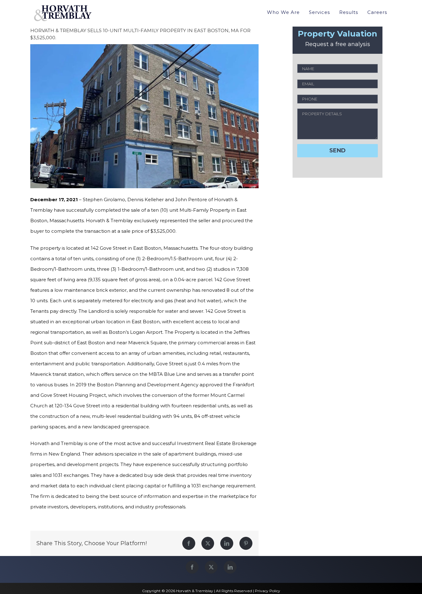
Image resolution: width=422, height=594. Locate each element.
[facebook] (192, 567)
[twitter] (211, 567)
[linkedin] (230, 567)
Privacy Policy (267, 590)
